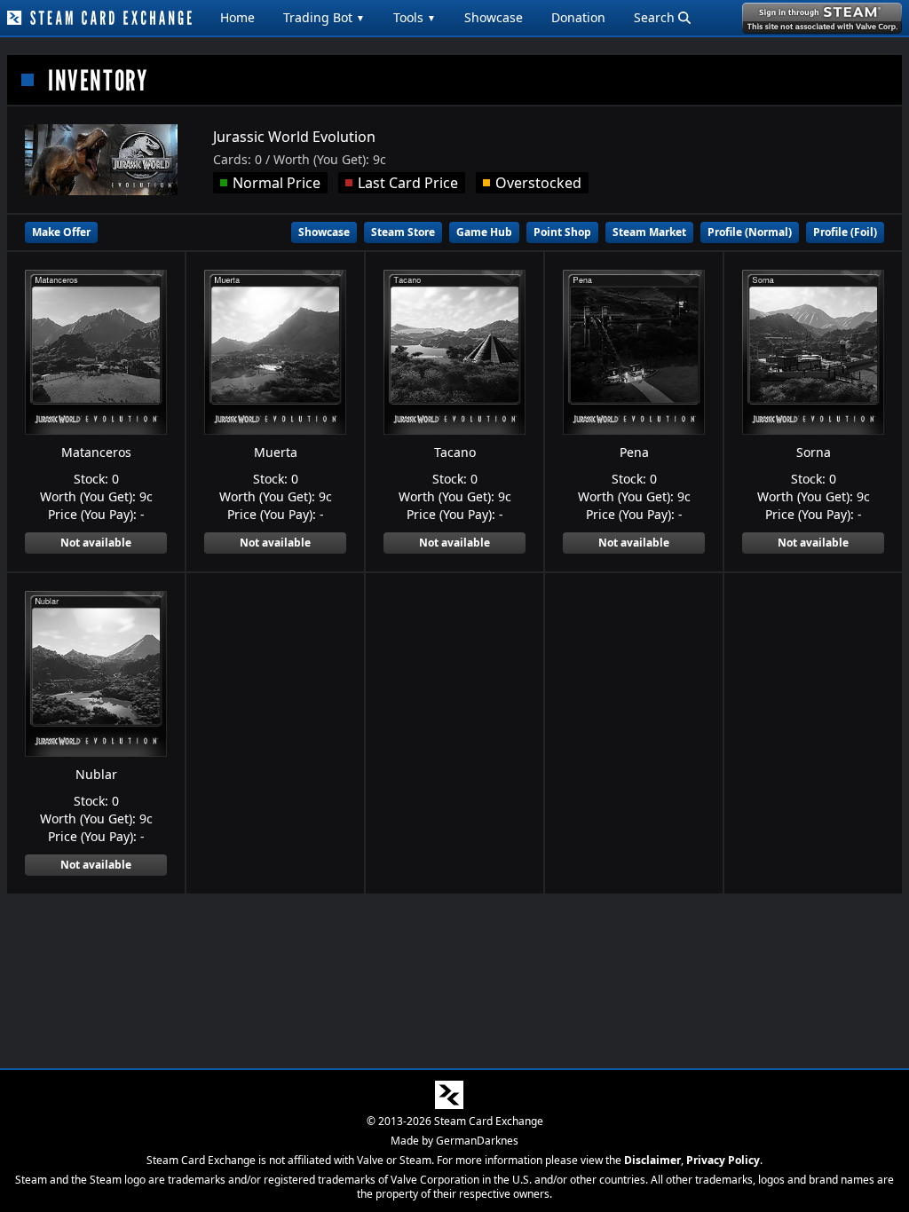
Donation (578, 17)
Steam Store (403, 232)
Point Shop (562, 232)
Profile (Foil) (845, 232)
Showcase (493, 17)
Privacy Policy (723, 1160)
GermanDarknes (477, 1140)
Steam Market (649, 232)
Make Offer (61, 232)
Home (237, 17)
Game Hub (484, 232)
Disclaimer (652, 1160)
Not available (95, 542)
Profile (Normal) (749, 232)
